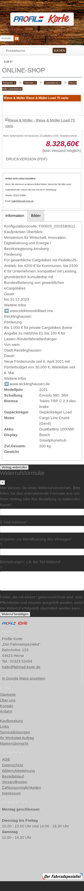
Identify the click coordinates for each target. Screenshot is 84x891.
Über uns (7, 700)
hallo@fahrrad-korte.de (22, 201)
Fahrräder (29, 83)
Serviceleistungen (15, 732)
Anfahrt (6, 711)
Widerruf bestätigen (15, 614)
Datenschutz (12, 765)
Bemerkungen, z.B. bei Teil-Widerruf (30, 562)
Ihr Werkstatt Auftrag (17, 738)
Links (4, 726)
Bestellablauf (13, 776)
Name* (6, 505)
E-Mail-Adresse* (13, 522)
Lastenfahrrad (51, 83)
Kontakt (7, 38)
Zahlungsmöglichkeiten (21, 787)
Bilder (36, 216)
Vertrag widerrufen (14, 467)
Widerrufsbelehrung (18, 771)
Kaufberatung (11, 721)
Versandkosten (14, 782)
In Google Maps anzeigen (23, 678)
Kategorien (8, 83)
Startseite (8, 695)
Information (14, 216)
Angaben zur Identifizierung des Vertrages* (36, 539)
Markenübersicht (14, 743)
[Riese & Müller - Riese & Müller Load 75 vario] (42, 123)
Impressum (11, 793)
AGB (6, 759)
